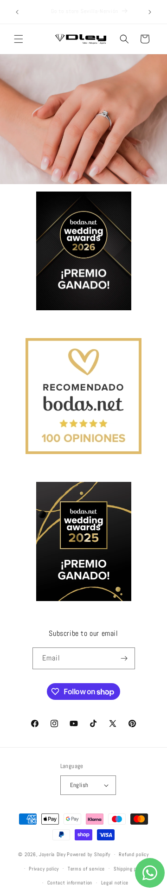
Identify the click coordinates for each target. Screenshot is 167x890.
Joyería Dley (52, 854)
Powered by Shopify (88, 854)
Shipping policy (130, 868)
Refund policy (133, 854)
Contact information (69, 882)
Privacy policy (44, 868)
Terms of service (86, 868)
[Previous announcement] (17, 12)
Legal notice (114, 882)
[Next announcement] (150, 12)
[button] (18, 39)
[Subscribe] (124, 658)
